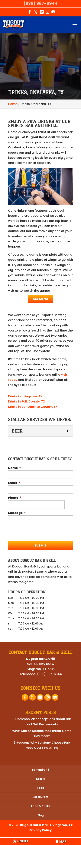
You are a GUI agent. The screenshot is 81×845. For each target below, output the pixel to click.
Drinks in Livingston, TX (25, 396)
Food (40, 788)
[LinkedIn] (42, 13)
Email (14, 483)
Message (17, 513)
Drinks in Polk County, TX (26, 401)
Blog (40, 815)
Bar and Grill (40, 770)
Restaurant (40, 797)
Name (14, 468)
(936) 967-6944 (40, 3)
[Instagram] (47, 13)
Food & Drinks (40, 806)
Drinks (40, 779)
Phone (14, 498)
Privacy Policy (40, 830)
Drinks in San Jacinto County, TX (32, 407)
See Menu (40, 299)
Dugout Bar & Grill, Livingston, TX (46, 825)
